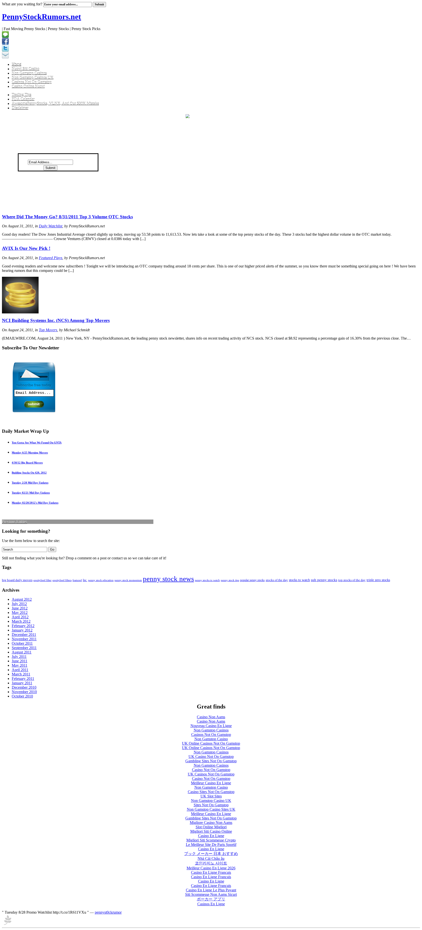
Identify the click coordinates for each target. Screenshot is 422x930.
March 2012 (21, 621)
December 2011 (24, 634)
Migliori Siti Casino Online (211, 831)
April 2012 (20, 617)
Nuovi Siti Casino (25, 69)
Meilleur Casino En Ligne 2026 (211, 868)
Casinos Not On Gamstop (32, 82)
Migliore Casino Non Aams (211, 822)
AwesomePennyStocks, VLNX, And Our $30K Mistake (55, 103)
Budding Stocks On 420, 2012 (29, 472)
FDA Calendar (23, 99)
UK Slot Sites (211, 796)
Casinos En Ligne (211, 904)
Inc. (85, 580)
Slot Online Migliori (211, 827)
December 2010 (24, 687)
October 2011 (22, 643)
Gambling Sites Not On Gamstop (211, 761)
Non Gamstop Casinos (29, 73)
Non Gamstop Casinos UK (32, 78)
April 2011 (20, 670)
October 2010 (22, 696)
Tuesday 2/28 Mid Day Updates (30, 482)
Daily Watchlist (50, 226)
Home (16, 64)
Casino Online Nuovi (28, 86)
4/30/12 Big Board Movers (27, 462)
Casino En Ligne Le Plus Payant (211, 890)
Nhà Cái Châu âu (211, 858)
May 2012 (20, 612)
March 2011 (21, 674)
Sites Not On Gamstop (211, 805)
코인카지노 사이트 (211, 863)
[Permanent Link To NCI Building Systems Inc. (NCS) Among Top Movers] (20, 312)
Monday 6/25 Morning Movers (30, 452)
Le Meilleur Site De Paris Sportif (211, 844)
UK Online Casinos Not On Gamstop (211, 743)
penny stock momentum (128, 580)
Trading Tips (21, 95)
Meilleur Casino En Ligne (211, 783)
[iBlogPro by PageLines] (7, 924)
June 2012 (20, 608)
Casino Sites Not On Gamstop (211, 792)
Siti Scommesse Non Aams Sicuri (211, 894)
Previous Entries (14, 522)
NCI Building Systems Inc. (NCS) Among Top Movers (56, 320)
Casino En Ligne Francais (211, 872)
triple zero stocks (378, 580)
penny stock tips (230, 580)
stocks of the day (277, 580)
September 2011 (24, 648)
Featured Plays (50, 258)
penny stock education (101, 580)
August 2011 (22, 652)
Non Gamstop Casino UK (211, 800)
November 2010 (24, 692)
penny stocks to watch (207, 580)
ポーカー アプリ (211, 899)
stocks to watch (299, 580)
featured (77, 580)
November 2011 (24, 639)
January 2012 (22, 630)
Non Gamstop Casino (211, 739)
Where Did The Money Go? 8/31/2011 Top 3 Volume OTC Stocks (67, 216)
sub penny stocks (324, 580)
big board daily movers (17, 580)
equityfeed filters (62, 580)
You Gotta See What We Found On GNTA (37, 442)
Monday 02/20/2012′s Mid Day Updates (35, 502)
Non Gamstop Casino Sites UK (211, 809)
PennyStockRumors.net (41, 16)
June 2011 (19, 661)
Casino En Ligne (211, 836)
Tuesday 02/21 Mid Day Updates (31, 492)
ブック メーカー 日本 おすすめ (211, 854)
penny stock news (168, 579)
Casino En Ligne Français (211, 877)
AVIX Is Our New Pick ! (26, 248)
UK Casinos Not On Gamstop (211, 774)
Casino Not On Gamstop (211, 770)
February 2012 (23, 626)
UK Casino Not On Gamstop (211, 756)
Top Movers (48, 330)
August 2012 (22, 599)
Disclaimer (20, 108)
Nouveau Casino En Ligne (211, 726)
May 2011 (19, 665)
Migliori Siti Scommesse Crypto (211, 840)
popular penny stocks (252, 580)
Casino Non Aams (211, 717)
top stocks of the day (352, 580)
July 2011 (19, 656)
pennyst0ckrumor (108, 912)
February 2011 (23, 678)
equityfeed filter (42, 580)
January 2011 (22, 683)
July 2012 (19, 604)
